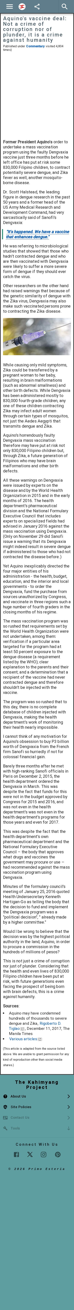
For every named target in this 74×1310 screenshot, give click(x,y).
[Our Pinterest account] (57, 1154)
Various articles (23, 1039)
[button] (37, 1096)
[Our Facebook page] (16, 1154)
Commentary (35, 46)
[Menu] (9, 6)
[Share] (37, 6)
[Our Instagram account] (43, 1154)
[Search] (22, 6)
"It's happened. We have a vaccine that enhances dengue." (37, 234)
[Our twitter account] (30, 1154)
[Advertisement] (37, 95)
